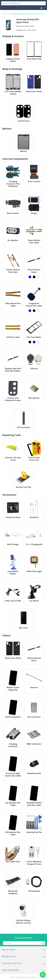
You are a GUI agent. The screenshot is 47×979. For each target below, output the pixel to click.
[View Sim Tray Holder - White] (38, 342)
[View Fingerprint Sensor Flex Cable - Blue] (30, 310)
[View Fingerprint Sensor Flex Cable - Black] (34, 310)
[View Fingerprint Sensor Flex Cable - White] (38, 310)
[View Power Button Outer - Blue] (30, 277)
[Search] (44, 3)
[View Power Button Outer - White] (38, 277)
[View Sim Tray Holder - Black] (30, 342)
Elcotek (34, 977)
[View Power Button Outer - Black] (34, 277)
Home (5, 14)
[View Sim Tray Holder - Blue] (34, 342)
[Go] (43, 943)
